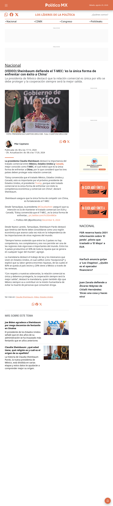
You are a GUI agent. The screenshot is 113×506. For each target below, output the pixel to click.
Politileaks (96, 21)
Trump (38, 183)
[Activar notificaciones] (108, 501)
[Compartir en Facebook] (64, 141)
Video (36, 297)
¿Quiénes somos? (100, 14)
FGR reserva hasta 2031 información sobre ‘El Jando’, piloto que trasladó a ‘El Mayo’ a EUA (93, 239)
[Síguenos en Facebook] (11, 14)
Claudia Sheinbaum (24, 297)
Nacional (12, 21)
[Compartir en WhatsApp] (60, 141)
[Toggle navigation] (6, 5)
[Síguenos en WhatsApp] (6, 14)
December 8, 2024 (51, 220)
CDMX (38, 21)
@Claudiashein (45, 206)
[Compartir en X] (68, 141)
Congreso (66, 21)
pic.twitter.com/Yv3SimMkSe (42, 215)
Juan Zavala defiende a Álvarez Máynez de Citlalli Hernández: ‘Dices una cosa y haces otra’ (93, 289)
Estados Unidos (46, 297)
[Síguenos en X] (17, 14)
